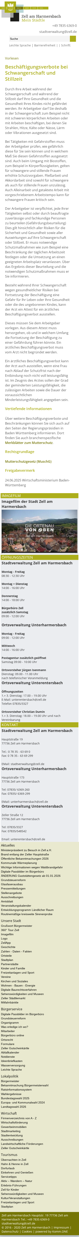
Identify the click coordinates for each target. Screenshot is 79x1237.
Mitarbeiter (8, 1031)
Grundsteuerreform (13, 880)
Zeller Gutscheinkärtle (15, 1048)
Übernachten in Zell (13, 1159)
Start (4, 54)
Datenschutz (10, 1231)
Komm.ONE (60, 1231)
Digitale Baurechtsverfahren (19, 989)
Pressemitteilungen (13, 888)
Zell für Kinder (10, 1189)
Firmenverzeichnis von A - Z (19, 1118)
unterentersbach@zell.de (29, 699)
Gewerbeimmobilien (14, 1126)
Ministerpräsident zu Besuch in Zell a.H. (26, 850)
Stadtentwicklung (12, 1135)
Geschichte (8, 947)
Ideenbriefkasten (11, 1061)
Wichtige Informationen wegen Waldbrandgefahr (32, 867)
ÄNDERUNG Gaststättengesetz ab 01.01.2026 (31, 875)
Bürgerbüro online (12, 1035)
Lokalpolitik (27, 7)
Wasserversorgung (13, 1065)
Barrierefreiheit (44, 45)
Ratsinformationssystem (16, 1089)
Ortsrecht (7, 1039)
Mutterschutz (57, 54)
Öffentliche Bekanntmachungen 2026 (25, 858)
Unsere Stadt (11, 7)
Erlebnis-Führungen (14, 1185)
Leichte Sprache (20, 45)
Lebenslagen (40, 54)
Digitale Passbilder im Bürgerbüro (22, 871)
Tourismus (41, 7)
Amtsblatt (7, 901)
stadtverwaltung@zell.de (58, 31)
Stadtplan (7, 959)
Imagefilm (7, 934)
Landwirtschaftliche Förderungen (22, 1143)
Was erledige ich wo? (26, 54)
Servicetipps (9, 1176)
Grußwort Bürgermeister (16, 925)
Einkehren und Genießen (17, 1172)
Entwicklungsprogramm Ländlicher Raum (27, 909)
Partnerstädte (9, 964)
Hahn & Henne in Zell (14, 1164)
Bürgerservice (19, 7)
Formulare (7, 1044)
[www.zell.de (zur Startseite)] (31, 20)
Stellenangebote (11, 893)
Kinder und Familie (13, 968)
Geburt (48, 54)
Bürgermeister (10, 1081)
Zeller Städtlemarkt (13, 998)
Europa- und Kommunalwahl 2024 (23, 1102)
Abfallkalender (10, 1052)
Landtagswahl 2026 (13, 1106)
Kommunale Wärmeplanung (19, 862)
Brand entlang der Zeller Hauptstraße (25, 854)
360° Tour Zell (10, 930)
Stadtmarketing (10, 1131)
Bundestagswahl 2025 (15, 1098)
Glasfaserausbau (12, 884)
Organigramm (10, 1022)
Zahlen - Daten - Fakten (16, 951)
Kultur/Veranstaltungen (15, 1198)
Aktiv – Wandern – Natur (16, 1181)
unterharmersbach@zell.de (29, 802)
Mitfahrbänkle (9, 1002)
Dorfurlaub (8, 1168)
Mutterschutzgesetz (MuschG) (28, 461)
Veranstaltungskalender (16, 905)
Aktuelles (3, 7)
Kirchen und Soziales (14, 981)
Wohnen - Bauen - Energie (18, 985)
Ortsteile (6, 955)
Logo (4, 938)
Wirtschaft (34, 7)
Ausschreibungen (12, 897)
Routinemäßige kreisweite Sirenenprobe (26, 914)
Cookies (27, 1231)
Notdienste (8, 1056)
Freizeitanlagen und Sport (17, 972)
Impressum (61, 1227)
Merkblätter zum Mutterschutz (29, 443)
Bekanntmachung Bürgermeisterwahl (24, 1085)
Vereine (6, 976)
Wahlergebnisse (11, 1094)
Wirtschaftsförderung (14, 1122)
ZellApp (6, 942)
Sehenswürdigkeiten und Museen (22, 994)
